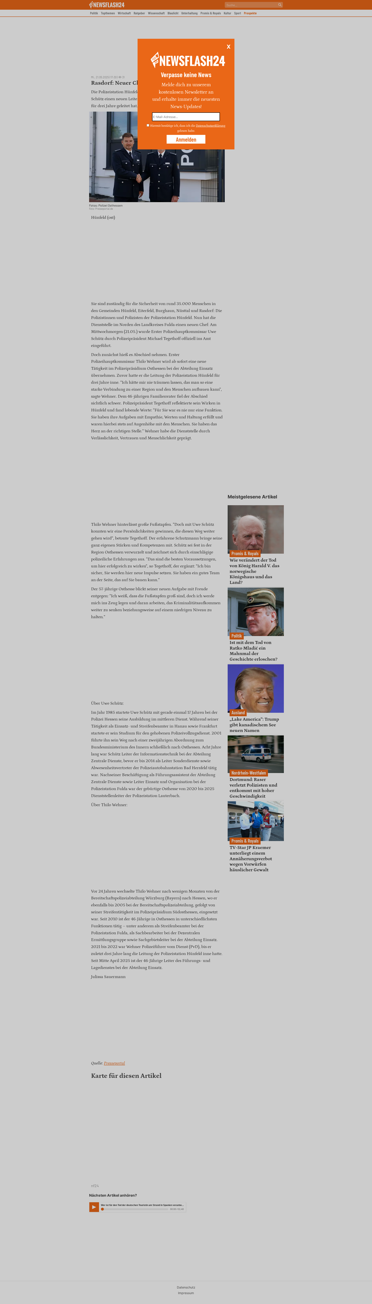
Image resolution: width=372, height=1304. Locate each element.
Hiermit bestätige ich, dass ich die (173, 126)
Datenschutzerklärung (210, 126)
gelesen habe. (186, 130)
